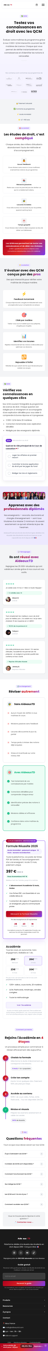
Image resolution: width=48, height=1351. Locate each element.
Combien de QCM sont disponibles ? (19, 1164)
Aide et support (11, 1335)
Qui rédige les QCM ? (13, 1184)
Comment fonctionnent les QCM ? (18, 1174)
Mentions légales (20, 1342)
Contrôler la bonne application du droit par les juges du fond (25, 465)
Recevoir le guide (24, 1283)
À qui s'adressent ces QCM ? (16, 1154)
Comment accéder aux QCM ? (17, 1204)
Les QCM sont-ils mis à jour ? (16, 1194)
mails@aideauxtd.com (14, 1327)
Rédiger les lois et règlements (24, 473)
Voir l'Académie (24, 1005)
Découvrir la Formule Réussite (24, 914)
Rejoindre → (38, 1346)
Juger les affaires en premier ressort (24, 456)
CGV (9, 1342)
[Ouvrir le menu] (43, 5)
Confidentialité (35, 1342)
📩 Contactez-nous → (24, 1222)
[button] (37, 5)
